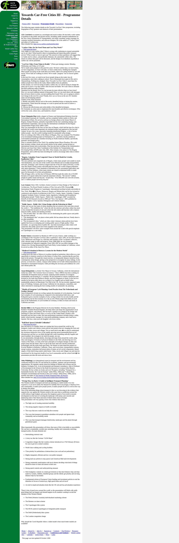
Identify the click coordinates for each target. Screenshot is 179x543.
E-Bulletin (31, 533)
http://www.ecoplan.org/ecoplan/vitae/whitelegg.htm (51, 377)
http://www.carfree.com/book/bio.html (46, 44)
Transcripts (68, 24)
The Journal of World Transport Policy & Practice (51, 375)
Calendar (30, 535)
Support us (47, 531)
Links (53, 535)
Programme (35, 24)
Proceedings (60, 24)
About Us (31, 531)
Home (24, 531)
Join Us (39, 531)
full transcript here (30, 49)
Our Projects (66, 531)
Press (47, 535)
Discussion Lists (42, 533)
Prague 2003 (26, 24)
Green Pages (39, 535)
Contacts (56, 531)
